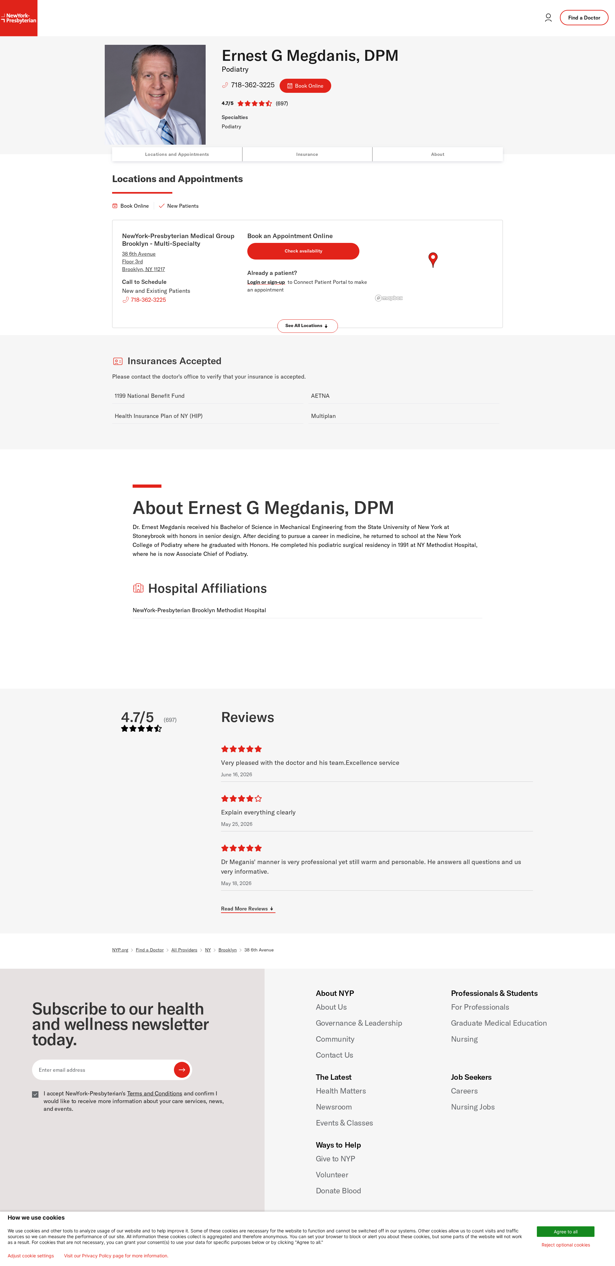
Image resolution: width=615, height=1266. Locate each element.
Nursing (464, 1039)
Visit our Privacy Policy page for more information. (116, 1255)
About (438, 154)
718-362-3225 (253, 84)
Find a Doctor (584, 17)
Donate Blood (338, 1190)
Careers (464, 1090)
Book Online (309, 86)
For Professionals (480, 1007)
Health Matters (341, 1090)
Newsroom (334, 1106)
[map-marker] (433, 260)
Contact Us (334, 1055)
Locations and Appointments (177, 154)
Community (335, 1039)
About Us (331, 1007)
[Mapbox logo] (389, 298)
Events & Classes (344, 1122)
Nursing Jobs (473, 1106)
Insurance (307, 154)
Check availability (303, 251)
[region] (433, 268)
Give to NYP (335, 1158)
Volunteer (332, 1174)
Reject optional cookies (566, 1244)
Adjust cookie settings (31, 1255)
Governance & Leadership (359, 1023)
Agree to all (566, 1231)
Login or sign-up (266, 282)
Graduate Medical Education (499, 1023)
